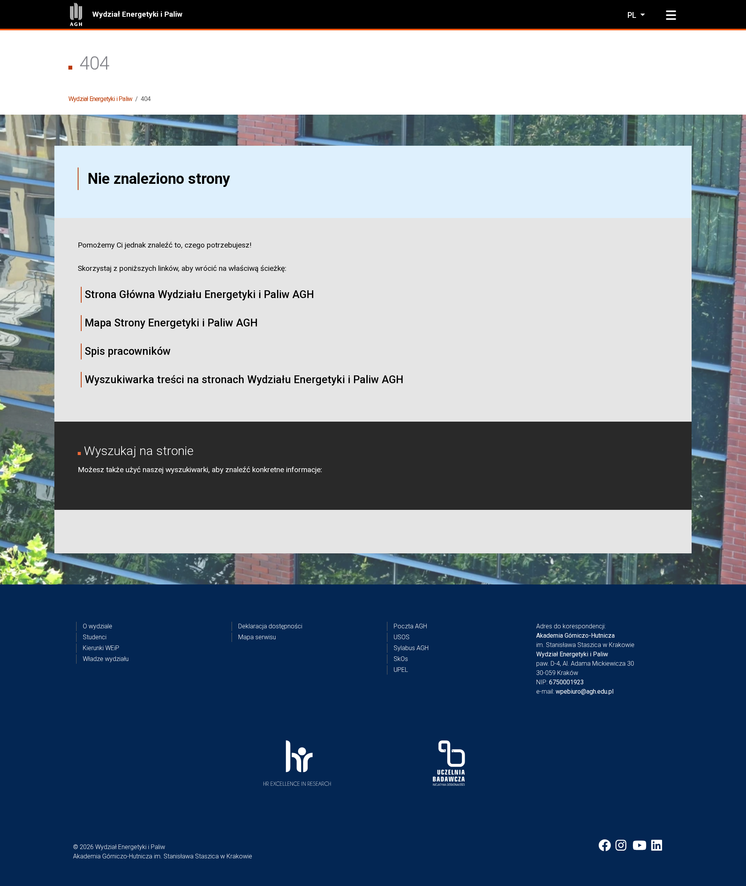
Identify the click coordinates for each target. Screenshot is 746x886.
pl (632, 15)
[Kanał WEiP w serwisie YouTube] (640, 845)
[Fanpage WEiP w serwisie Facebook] (604, 845)
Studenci (94, 637)
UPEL (401, 669)
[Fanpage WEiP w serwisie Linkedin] (657, 845)
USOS (402, 637)
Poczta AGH (410, 626)
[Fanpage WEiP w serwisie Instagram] (621, 845)
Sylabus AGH (411, 648)
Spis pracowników (128, 351)
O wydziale (97, 626)
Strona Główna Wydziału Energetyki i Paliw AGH (199, 294)
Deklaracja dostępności (270, 626)
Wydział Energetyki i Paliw (137, 14)
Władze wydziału (106, 659)
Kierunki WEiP (101, 648)
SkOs (401, 659)
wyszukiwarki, (188, 469)
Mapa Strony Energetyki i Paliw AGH (171, 323)
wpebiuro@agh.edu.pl (585, 691)
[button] (671, 15)
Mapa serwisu (257, 637)
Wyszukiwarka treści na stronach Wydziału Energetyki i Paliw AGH (244, 379)
